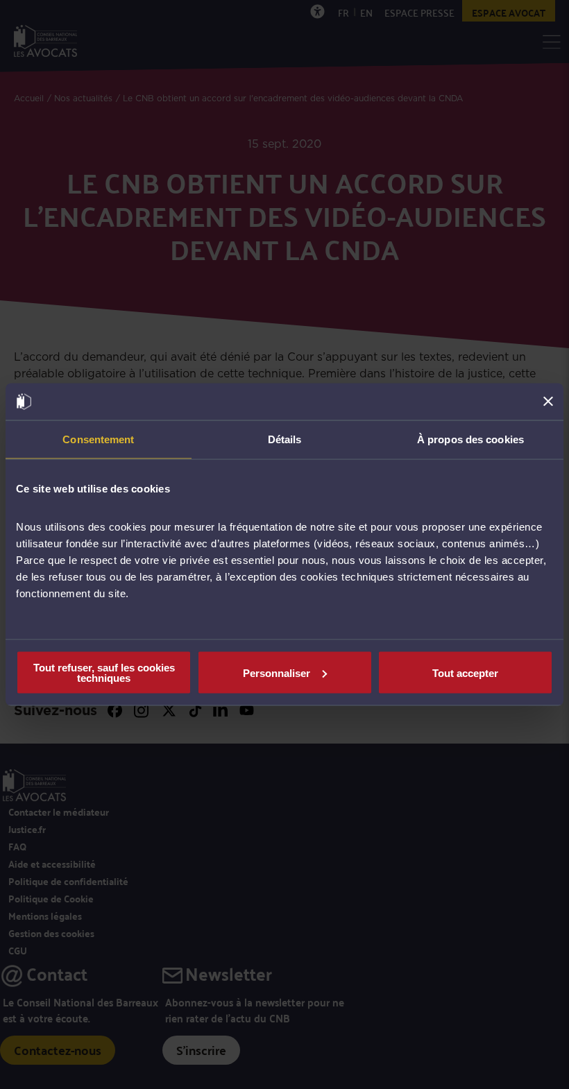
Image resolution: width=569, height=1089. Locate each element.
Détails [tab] (285, 439)
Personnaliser (276, 672)
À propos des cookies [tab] (470, 439)
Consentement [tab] (98, 439)
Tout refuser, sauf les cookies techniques (104, 673)
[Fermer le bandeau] (548, 401)
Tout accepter (465, 672)
